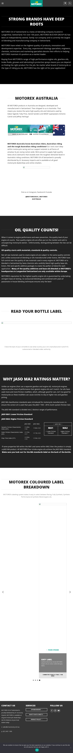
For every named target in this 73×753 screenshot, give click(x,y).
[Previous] (3, 592)
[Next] (70, 592)
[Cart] (65, 3)
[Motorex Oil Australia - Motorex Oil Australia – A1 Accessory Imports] (36, 3)
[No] (71, 748)
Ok (37, 750)
